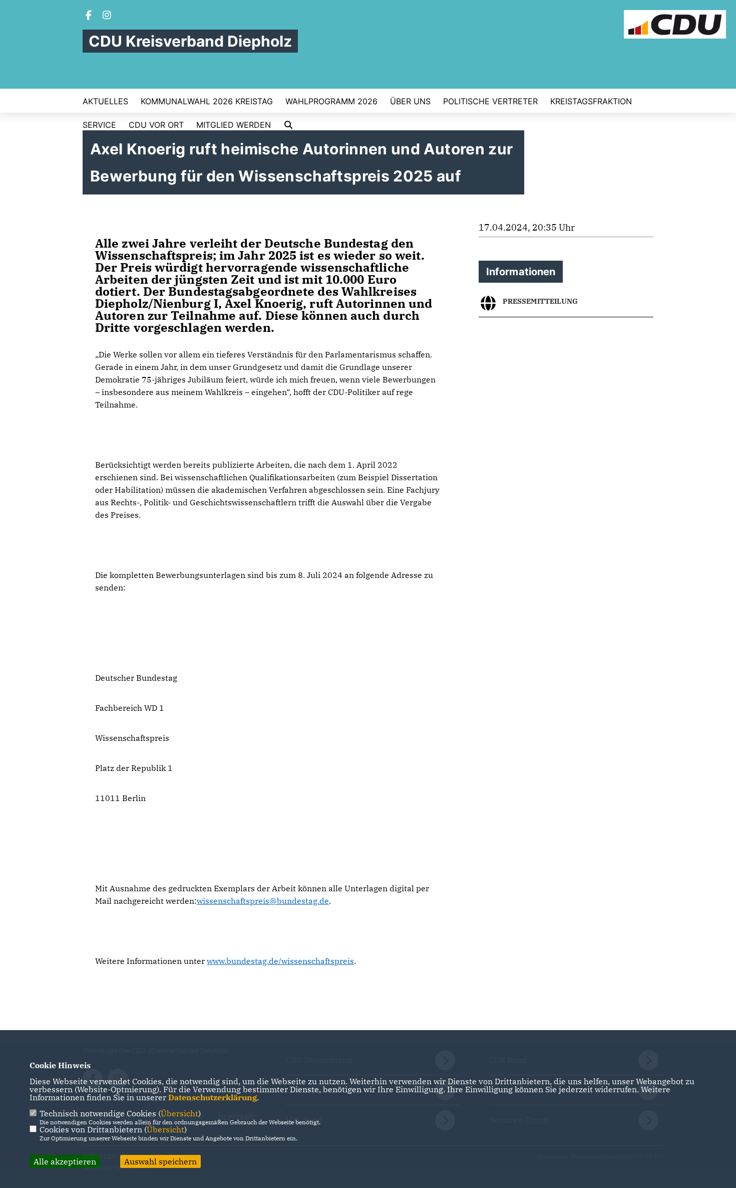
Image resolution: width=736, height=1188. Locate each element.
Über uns (410, 101)
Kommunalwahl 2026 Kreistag (207, 101)
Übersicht (179, 1113)
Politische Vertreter (490, 101)
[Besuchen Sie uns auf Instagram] (107, 16)
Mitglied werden (233, 125)
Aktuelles (105, 101)
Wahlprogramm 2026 (331, 101)
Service (99, 125)
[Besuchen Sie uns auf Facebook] (89, 16)
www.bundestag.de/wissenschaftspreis (280, 961)
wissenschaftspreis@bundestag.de (263, 901)
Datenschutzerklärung (212, 1097)
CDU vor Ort (156, 125)
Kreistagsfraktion (591, 101)
